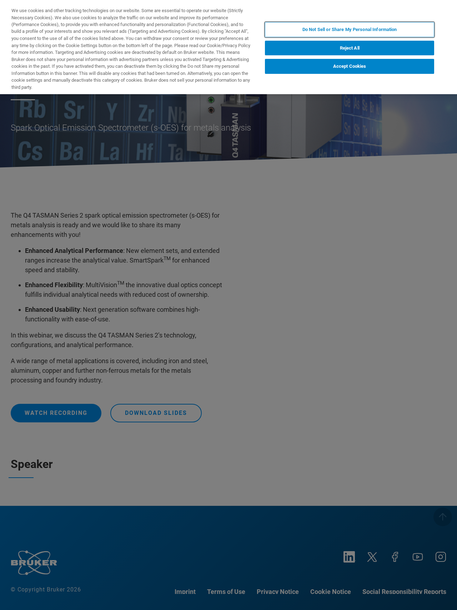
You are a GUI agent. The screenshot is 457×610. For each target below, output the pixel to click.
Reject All (350, 48)
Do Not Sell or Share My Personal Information (349, 29)
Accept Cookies (349, 66)
